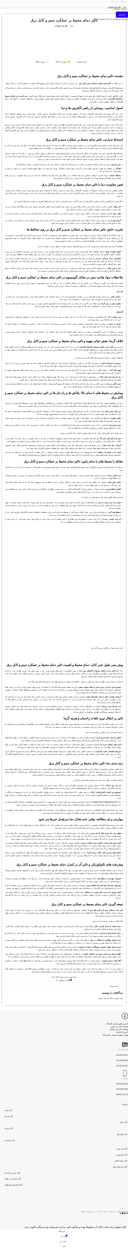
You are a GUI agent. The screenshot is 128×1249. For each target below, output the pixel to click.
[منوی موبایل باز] (89, 3)
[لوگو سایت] (64, 3)
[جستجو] (39, 3)
